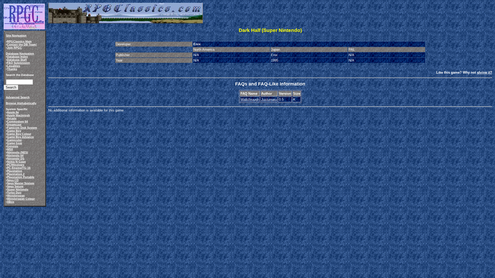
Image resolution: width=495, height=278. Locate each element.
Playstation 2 (15, 174)
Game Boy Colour (19, 133)
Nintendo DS (15, 158)
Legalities (13, 65)
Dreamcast (14, 124)
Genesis (12, 146)
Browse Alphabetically (21, 103)
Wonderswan (16, 195)
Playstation (14, 170)
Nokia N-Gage (16, 161)
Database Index (17, 56)
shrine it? (484, 72)
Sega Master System (20, 183)
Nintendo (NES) (17, 152)
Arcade (11, 118)
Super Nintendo (17, 189)
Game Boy (14, 130)
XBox (10, 201)
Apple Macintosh (18, 115)
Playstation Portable (20, 177)
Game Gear (14, 143)
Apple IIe (13, 112)
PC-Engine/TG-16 (18, 167)
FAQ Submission (18, 62)
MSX (10, 149)
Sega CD (13, 180)
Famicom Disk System (22, 127)
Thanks (12, 69)
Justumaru (269, 99)
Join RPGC (14, 47)
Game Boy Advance (20, 136)
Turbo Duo (14, 192)
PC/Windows (15, 164)
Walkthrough (250, 99)
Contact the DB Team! (22, 44)
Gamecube (14, 140)
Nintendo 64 (15, 155)
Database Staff (17, 59)
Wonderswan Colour (21, 198)
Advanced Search (18, 97)
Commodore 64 (17, 121)
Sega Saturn (15, 186)
